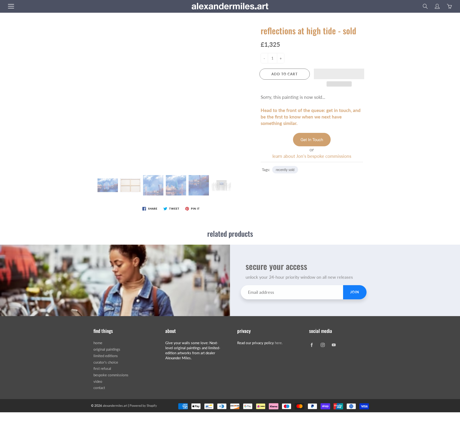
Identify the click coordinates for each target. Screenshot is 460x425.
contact (99, 388)
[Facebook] (311, 345)
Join (354, 292)
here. (279, 343)
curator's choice (105, 362)
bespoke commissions (110, 375)
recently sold (285, 170)
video (97, 381)
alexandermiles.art (115, 405)
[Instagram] (322, 345)
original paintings (106, 349)
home (97, 343)
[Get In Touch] (312, 139)
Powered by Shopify (143, 405)
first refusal (102, 368)
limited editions (105, 356)
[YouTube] (333, 345)
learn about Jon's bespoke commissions (311, 156)
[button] (339, 74)
